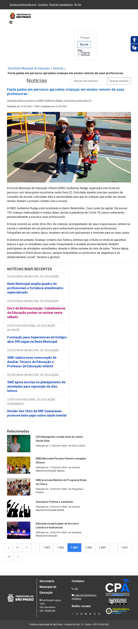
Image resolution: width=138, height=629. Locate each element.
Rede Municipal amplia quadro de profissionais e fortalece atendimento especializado (35, 288)
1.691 (124, 547)
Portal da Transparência (61, 4)
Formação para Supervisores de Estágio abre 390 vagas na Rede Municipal (37, 339)
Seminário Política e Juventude (54, 501)
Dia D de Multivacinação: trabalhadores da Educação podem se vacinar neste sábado (36, 312)
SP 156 (77, 4)
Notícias (85, 55)
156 (76, 588)
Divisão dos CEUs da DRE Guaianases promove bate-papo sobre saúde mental (36, 413)
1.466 (60, 547)
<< (17, 547)
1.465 (46, 547)
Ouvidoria (43, 4)
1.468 (88, 547)
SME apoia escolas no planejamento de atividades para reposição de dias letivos (36, 386)
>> (9, 556)
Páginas (85, 53)
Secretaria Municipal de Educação (29, 68)
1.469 (102, 547)
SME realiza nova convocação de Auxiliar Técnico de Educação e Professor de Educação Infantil (31, 362)
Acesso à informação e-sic (23, 4)
